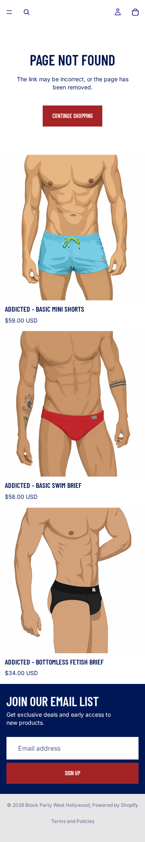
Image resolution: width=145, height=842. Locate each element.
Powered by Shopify (115, 805)
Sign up (72, 773)
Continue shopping (72, 115)
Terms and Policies (72, 821)
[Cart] (135, 12)
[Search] (26, 12)
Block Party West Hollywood (57, 805)
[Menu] (9, 12)
